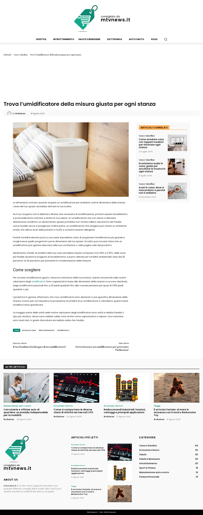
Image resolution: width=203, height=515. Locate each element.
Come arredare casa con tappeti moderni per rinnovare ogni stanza (151, 143)
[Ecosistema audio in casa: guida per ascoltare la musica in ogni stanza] (177, 167)
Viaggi (157, 406)
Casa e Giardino (21, 55)
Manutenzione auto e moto (17, 406)
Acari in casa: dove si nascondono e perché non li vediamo (152, 190)
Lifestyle (7, 55)
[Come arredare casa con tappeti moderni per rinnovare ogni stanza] (177, 143)
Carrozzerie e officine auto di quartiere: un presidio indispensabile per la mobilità (26, 412)
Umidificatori (63, 330)
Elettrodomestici (46, 330)
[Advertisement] (101, 78)
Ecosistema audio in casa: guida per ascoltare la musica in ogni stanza (152, 167)
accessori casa (29, 330)
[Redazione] (9, 113)
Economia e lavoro (63, 406)
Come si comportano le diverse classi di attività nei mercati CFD (73, 411)
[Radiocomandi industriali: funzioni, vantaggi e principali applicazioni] (126, 388)
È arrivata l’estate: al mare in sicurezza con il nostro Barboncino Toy (175, 412)
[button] (165, 39)
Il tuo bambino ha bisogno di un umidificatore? (39, 346)
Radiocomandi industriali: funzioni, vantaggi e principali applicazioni (125, 411)
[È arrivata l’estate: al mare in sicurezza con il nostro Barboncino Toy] (176, 388)
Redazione (20, 113)
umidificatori (38, 281)
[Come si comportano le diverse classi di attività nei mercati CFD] (76, 388)
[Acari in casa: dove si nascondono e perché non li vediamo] (177, 191)
